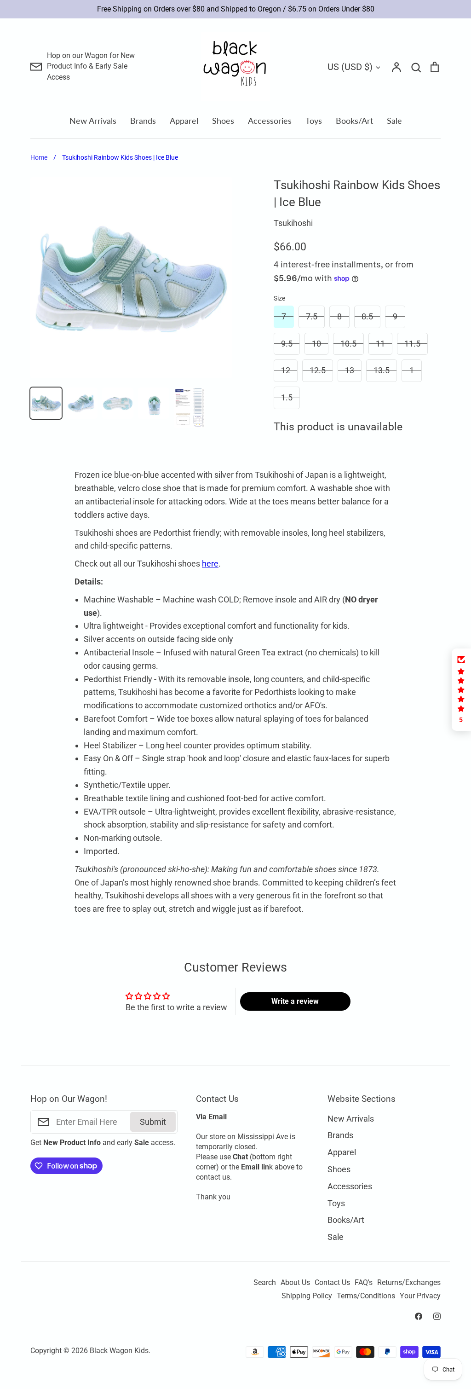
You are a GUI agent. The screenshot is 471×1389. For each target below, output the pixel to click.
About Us (295, 1283)
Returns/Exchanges (409, 1283)
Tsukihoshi (293, 223)
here (210, 563)
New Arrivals (92, 121)
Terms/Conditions (366, 1296)
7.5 (311, 316)
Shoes (223, 121)
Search (264, 1283)
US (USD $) (350, 66)
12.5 (318, 370)
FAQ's (364, 1283)
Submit (153, 1122)
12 (285, 370)
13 (349, 370)
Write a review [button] (295, 1001)
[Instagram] (437, 1316)
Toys (313, 121)
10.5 (348, 343)
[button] (461, 689)
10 (316, 343)
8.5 (367, 316)
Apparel (184, 121)
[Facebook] (418, 1316)
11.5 (412, 343)
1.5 (287, 397)
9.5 (287, 343)
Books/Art (354, 121)
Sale (394, 121)
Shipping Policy (306, 1296)
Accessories (270, 121)
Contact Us (332, 1283)
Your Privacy (420, 1296)
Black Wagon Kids (119, 1351)
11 (380, 343)
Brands (143, 121)
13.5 (381, 370)
